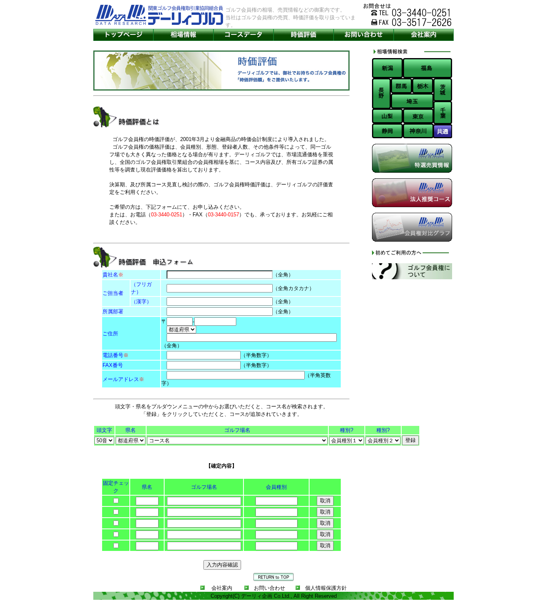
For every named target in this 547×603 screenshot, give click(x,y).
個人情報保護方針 (326, 588)
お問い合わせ (269, 588)
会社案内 (221, 588)
